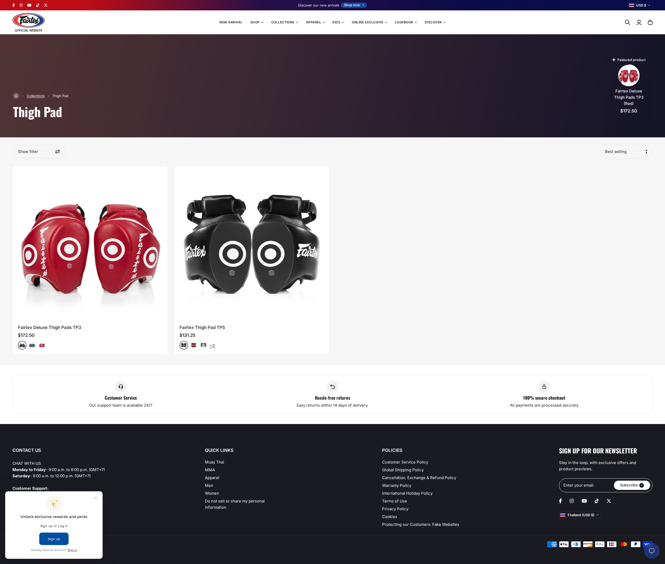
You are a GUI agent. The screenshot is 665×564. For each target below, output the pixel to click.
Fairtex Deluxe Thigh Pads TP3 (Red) (628, 97)
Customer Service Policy (405, 462)
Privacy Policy (395, 508)
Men (209, 485)
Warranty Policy (396, 485)
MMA (210, 469)
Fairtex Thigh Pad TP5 (202, 327)
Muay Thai (214, 462)
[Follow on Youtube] (29, 5)
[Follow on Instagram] (21, 5)
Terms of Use (394, 501)
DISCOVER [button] (433, 22)
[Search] (627, 22)
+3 (212, 345)
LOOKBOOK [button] (404, 22)
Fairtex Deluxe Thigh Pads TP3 (49, 327)
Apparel (212, 477)
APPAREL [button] (313, 22)
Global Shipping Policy (403, 469)
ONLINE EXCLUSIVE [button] (367, 22)
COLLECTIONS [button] (283, 22)
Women (212, 493)
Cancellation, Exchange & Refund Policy (419, 477)
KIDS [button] (336, 22)
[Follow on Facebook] (13, 5)
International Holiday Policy (407, 493)
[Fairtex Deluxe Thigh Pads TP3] (90, 243)
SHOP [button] (255, 22)
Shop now (352, 5)
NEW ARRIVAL (231, 22)
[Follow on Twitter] (46, 5)
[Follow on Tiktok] (37, 5)
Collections (36, 96)
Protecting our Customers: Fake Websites (420, 524)
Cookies (389, 516)
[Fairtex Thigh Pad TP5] (251, 243)
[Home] (16, 96)
